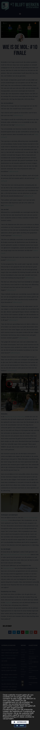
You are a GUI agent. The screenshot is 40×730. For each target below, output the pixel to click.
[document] (20, 365)
